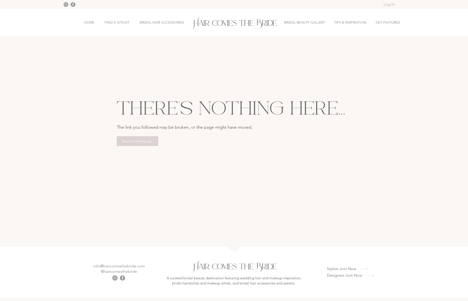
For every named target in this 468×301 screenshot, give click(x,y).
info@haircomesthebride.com (119, 266)
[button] (388, 22)
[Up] (234, 245)
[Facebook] (73, 4)
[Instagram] (66, 4)
